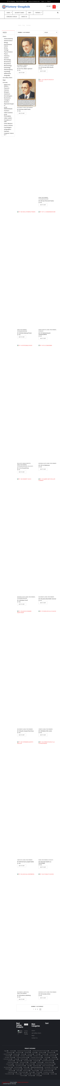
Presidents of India (7, 120)
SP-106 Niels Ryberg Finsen (24, 333)
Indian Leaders (8, 118)
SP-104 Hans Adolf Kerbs (23, 109)
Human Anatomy (8, 38)
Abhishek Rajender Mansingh (9, 1083)
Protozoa (18, 1074)
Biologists (6, 92)
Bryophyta (30, 1054)
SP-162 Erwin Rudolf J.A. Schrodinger (45, 862)
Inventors (6, 110)
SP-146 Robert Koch (22, 600)
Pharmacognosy (8, 69)
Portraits (28, 25)
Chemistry (6, 56)
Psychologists (7, 127)
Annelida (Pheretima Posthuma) (40, 1051)
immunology (7, 67)
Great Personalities (7, 115)
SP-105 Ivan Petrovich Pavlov (46, 201)
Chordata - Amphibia (25, 1055)
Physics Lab (26, 1070)
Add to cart (22, 72)
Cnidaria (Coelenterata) (22, 1057)
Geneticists (7, 94)
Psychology (7, 71)
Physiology (34, 1070)
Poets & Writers (8, 125)
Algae (5, 1051)
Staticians (6, 131)
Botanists (6, 102)
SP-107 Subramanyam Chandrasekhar (45, 333)
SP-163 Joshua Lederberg (24, 995)
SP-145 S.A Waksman (44, 465)
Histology (32, 1062)
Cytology (46, 1057)
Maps (4, 80)
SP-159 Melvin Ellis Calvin (45, 731)
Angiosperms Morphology (23, 1051)
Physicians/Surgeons (9, 104)
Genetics (6, 57)
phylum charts (27, 1069)
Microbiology (7, 59)
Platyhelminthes (12, 1072)
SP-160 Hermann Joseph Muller (25, 861)
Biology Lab (41, 1052)
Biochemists (7, 98)
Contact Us (35, 1038)
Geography (7, 75)
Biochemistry (7, 61)
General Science (8, 40)
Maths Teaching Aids (47, 1065)
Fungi (44, 1059)
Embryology (23, 1059)
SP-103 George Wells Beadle (46, 67)
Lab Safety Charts (7, 77)
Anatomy (12, 1051)
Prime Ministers (8, 123)
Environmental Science (8, 45)
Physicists (6, 88)
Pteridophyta (44, 1074)
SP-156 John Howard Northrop (25, 731)
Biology (6, 42)
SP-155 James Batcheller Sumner (47, 599)
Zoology (6, 50)
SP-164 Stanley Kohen (44, 994)
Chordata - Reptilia (9, 1057)
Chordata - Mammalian (49, 1055)
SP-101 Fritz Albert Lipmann (24, 68)
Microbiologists (8, 96)
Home (19, 25)
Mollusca (25, 1067)
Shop (23, 25)
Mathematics (7, 73)
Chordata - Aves (37, 1055)
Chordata (15, 1055)
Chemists (6, 90)
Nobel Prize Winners (7, 85)
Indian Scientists (8, 112)
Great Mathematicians (8, 107)
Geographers (7, 129)
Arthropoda (53, 1051)
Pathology (7, 1069)
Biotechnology (8, 65)
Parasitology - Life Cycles (50, 1067)
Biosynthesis (7, 63)
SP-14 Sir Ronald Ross (23, 468)
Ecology (16, 1059)
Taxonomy (22, 1075)
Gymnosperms (23, 1062)
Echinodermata (7, 1059)
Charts (4, 36)
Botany (6, 48)
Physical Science (8, 52)
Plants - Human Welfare (45, 1070)
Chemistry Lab (53, 1054)
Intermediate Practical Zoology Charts (45, 1064)
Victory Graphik (13, 1082)
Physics (6, 54)
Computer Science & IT (9, 133)
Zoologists (7, 100)
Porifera (31, 1072)
